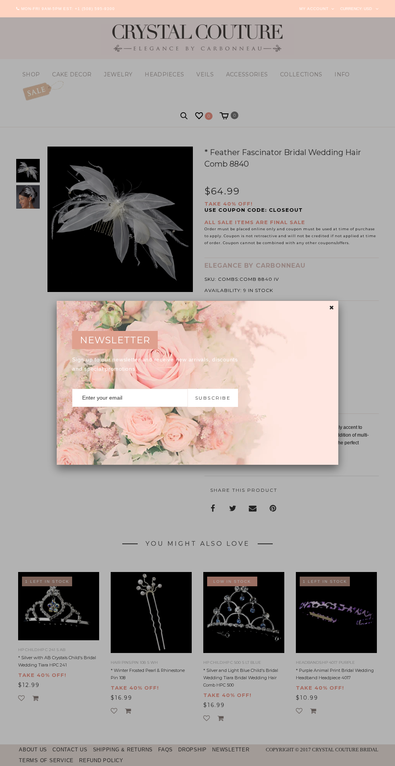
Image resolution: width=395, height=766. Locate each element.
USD (368, 9)
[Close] (331, 307)
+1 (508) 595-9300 (95, 9)
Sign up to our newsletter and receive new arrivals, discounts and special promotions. (155, 364)
